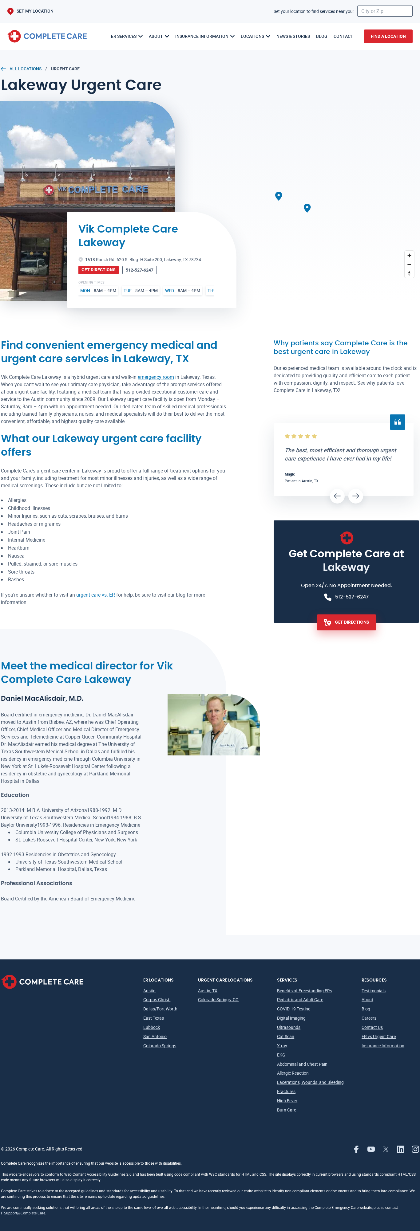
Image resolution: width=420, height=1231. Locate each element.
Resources (374, 980)
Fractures (286, 1091)
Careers (369, 1018)
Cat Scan (285, 1036)
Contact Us (372, 1027)
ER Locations (158, 980)
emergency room (156, 377)
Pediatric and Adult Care (300, 999)
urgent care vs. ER (95, 594)
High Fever (287, 1101)
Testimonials (374, 991)
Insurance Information (383, 1046)
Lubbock (151, 1027)
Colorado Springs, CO (218, 999)
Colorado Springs (159, 1046)
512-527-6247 (139, 270)
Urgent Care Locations (225, 980)
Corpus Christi (156, 999)
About (367, 999)
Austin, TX (207, 991)
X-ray (282, 1046)
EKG (281, 1055)
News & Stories (293, 36)
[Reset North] (409, 273)
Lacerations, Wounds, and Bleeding (310, 1082)
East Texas (153, 1018)
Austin (149, 991)
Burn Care (286, 1110)
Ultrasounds (288, 1027)
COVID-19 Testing (294, 1009)
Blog (321, 36)
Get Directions (98, 269)
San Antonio (155, 1036)
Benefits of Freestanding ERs (304, 991)
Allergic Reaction (293, 1073)
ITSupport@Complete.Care (23, 1212)
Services (287, 980)
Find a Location (388, 36)
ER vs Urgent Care (379, 1036)
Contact (343, 36)
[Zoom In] (409, 255)
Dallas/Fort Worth (160, 1009)
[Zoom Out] (409, 264)
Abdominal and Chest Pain (302, 1064)
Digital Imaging (291, 1018)
